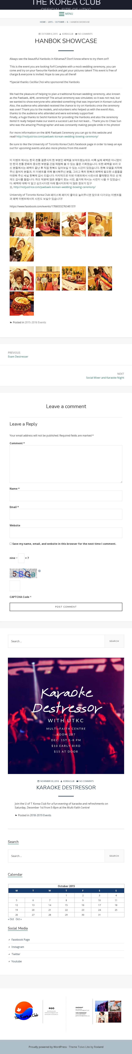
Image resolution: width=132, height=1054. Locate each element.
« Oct (11, 919)
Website (15, 525)
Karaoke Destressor (66, 787)
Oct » (19, 919)
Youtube (16, 961)
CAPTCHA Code (19, 597)
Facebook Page (20, 939)
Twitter (15, 954)
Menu (69, 13)
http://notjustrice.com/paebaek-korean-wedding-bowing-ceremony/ (57, 136)
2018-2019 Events (40, 815)
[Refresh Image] (39, 570)
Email (14, 507)
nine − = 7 (19, 558)
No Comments (85, 34)
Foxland (98, 1047)
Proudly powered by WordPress (48, 1047)
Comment (17, 443)
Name (15, 488)
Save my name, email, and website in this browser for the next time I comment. (64, 544)
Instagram (17, 947)
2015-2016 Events (35, 322)
